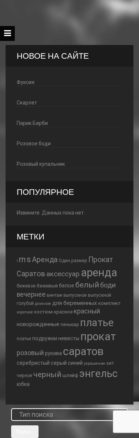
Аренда (44, 259)
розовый (30, 353)
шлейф (70, 375)
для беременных (74, 303)
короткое (25, 312)
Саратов (31, 274)
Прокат (100, 259)
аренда (99, 272)
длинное (43, 303)
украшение (94, 363)
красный (87, 311)
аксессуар (63, 274)
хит (110, 363)
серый (59, 363)
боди (108, 285)
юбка (23, 384)
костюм (43, 312)
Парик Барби (32, 123)
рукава (53, 353)
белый (87, 284)
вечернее (31, 294)
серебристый (33, 363)
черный (47, 374)
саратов (83, 351)
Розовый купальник (41, 164)
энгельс (98, 373)
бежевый (47, 286)
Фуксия (25, 82)
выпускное (75, 295)
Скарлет (27, 103)
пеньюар (69, 324)
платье (97, 322)
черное (24, 375)
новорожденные (38, 324)
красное (63, 312)
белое (66, 286)
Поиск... (25, 432)
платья (24, 338)
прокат (98, 336)
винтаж (54, 295)
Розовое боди (34, 143)
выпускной (99, 295)
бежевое (26, 286)
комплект (109, 303)
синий (75, 363)
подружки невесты (55, 338)
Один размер (73, 260)
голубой (25, 303)
